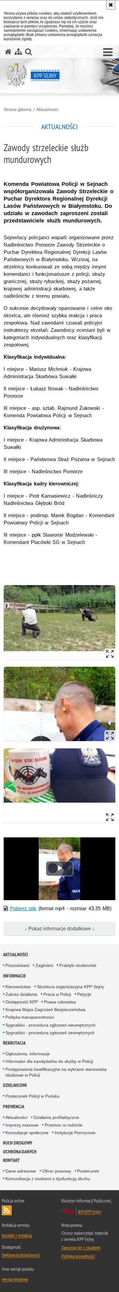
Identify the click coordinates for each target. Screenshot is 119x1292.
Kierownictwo (18, 986)
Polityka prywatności (78, 1256)
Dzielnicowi (15, 1085)
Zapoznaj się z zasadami (80, 1247)
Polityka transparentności (29, 1017)
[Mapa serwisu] (18, 51)
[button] (108, 52)
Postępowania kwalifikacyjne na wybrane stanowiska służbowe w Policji (55, 1072)
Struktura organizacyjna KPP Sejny (70, 986)
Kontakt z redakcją (17, 1235)
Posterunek (88, 1171)
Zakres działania (21, 994)
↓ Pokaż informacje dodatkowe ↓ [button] (60, 928)
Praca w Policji (57, 994)
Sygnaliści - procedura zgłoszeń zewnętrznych (50, 1032)
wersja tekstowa (15, 1279)
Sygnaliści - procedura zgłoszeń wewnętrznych (50, 1025)
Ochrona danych (20, 1151)
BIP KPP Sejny (89, 1212)
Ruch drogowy (17, 1143)
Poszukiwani (17, 965)
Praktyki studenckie (77, 965)
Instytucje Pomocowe (75, 1132)
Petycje (84, 994)
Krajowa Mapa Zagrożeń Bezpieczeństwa (45, 1009)
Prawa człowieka (60, 1001)
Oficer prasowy (56, 1171)
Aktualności (47, 109)
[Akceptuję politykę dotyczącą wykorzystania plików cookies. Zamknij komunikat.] (110, 5)
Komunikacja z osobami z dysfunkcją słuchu (47, 1178)
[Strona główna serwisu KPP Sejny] (8, 51)
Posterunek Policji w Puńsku (32, 1096)
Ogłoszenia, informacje (27, 1053)
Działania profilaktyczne (56, 1117)
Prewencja (13, 1106)
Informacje (14, 976)
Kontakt (11, 1160)
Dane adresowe (20, 1171)
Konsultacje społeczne (27, 1132)
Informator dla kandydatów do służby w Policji (49, 1061)
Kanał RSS (7, 1210)
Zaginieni (44, 965)
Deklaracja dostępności (21, 1255)
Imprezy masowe (21, 1125)
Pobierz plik (23, 908)
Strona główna (17, 109)
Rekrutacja (14, 1043)
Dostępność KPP (21, 1001)
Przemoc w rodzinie (63, 1125)
